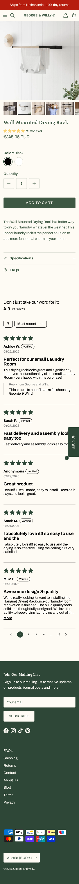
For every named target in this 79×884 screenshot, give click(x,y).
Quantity (11, 174)
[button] (14, 131)
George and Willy (23, 868)
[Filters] (8, 324)
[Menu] (5, 15)
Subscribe (19, 716)
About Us (11, 780)
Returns (10, 765)
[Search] (14, 15)
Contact (10, 773)
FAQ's (8, 750)
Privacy (9, 802)
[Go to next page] (67, 634)
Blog (7, 787)
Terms (8, 795)
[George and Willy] (39, 15)
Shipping (11, 758)
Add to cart (39, 203)
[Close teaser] (67, 458)
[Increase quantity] (34, 183)
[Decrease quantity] (9, 183)
